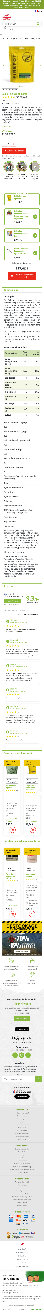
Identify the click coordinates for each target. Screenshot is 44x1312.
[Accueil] (3, 38)
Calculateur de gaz (22, 1172)
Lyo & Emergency (22, 1266)
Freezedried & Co (22, 1252)
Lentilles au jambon (30, 875)
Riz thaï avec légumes (11, 787)
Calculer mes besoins (22, 1149)
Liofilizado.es (22, 1256)
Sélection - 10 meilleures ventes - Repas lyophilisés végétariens (22, 215)
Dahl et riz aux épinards (20, 197)
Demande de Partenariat (22, 1164)
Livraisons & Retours (22, 1152)
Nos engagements (22, 1122)
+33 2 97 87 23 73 (22, 1003)
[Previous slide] (3, 64)
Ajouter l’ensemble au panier (24, 275)
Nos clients (22, 1128)
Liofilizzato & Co (22, 1259)
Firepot (5, 100)
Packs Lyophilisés (22, 1191)
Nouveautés (22, 1188)
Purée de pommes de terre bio (10, 876)
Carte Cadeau (22, 1206)
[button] (39, 793)
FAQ (22, 1158)
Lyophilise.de (22, 1263)
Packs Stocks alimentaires (22, 1200)
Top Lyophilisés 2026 (22, 1182)
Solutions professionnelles (22, 1125)
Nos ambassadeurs (22, 1134)
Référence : (6, 103)
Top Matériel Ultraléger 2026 (22, 1197)
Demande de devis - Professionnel (22, 1170)
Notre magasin (22, 1119)
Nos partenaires (22, 1131)
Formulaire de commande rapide (22, 1167)
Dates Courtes (22, 1203)
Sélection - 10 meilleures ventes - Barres (22, 233)
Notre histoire (22, 1116)
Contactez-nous (22, 1161)
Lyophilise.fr (22, 1249)
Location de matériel (22, 1136)
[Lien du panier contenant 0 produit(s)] (11, 28)
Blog (22, 1155)
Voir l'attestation (12, 600)
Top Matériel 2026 (22, 1194)
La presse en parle (22, 1139)
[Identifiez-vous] (5, 28)
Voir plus (6, 126)
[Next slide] (40, 64)
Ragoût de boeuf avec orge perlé (30, 788)
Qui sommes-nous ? (22, 1113)
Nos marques (22, 1185)
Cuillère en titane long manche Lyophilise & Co (21, 251)
